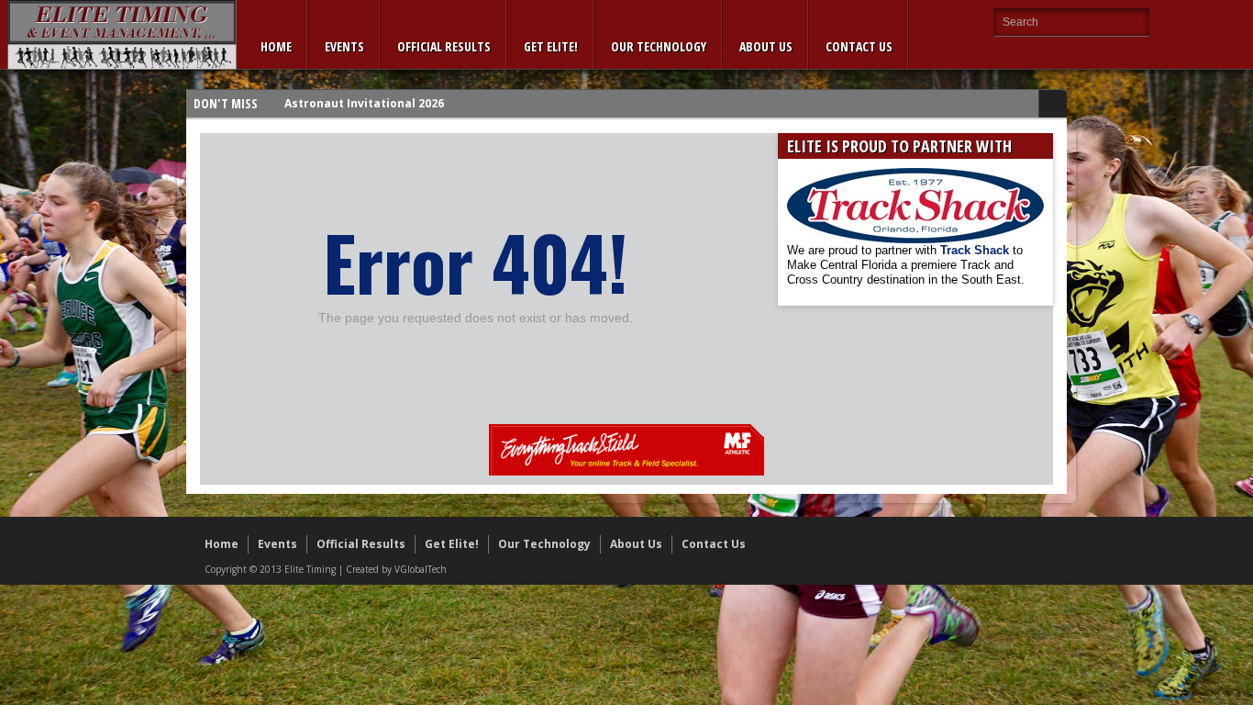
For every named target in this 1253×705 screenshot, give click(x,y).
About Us (766, 46)
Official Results (444, 46)
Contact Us (859, 46)
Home (276, 46)
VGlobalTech (420, 569)
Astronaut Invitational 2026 (364, 103)
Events (344, 46)
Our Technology (658, 46)
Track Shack (976, 250)
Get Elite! (551, 46)
